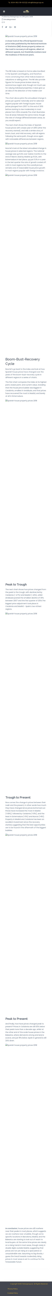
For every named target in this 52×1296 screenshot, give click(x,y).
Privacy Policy (13, 1289)
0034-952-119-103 (18, 2)
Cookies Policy (12, 1293)
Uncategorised (10, 19)
